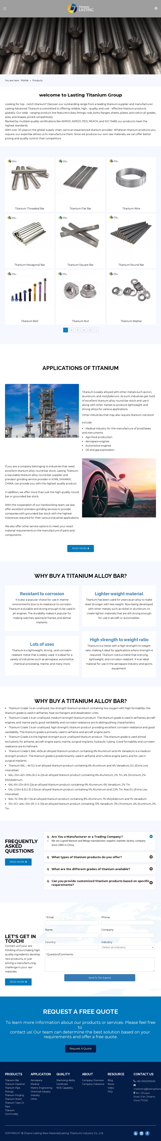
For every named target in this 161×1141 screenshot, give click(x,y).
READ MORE (79, 548)
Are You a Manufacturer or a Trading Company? (85, 836)
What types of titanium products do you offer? (84, 857)
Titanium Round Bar (131, 264)
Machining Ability (65, 1080)
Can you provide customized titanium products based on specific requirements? (98, 883)
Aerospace (36, 1080)
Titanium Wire (131, 208)
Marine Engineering (41, 1087)
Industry (35, 1095)
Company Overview (93, 1080)
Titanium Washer (131, 321)
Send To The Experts (100, 977)
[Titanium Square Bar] (80, 231)
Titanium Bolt (29, 321)
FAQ (110, 1091)
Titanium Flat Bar (80, 208)
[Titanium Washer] (131, 288)
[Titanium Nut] (80, 288)
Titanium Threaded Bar (29, 208)
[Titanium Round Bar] (131, 231)
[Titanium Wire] (131, 175)
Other (34, 1099)
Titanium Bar (12, 1080)
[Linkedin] (141, 1133)
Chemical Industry (41, 1091)
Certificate (62, 1084)
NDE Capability (64, 1087)
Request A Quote (80, 1048)
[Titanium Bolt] (29, 288)
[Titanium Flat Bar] (80, 175)
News (111, 1084)
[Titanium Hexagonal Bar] (29, 231)
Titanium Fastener (15, 1084)
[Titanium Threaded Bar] (29, 175)
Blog (110, 1080)
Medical (35, 1084)
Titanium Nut (80, 321)
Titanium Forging (14, 1095)
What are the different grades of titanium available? (88, 869)
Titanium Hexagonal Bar (29, 264)
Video (111, 1087)
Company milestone (93, 1084)
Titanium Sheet (13, 1099)
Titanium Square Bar (80, 264)
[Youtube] (135, 1133)
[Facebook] (147, 1133)
